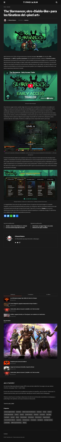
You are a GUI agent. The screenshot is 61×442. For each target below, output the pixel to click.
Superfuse (19, 419)
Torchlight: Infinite (48, 419)
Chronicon (39, 411)
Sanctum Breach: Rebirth (9, 419)
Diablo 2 (49, 411)
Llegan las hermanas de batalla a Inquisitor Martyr (22, 367)
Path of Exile (30, 417)
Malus (17, 417)
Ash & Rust (18, 411)
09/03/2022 (20, 20)
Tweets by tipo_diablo (9, 403)
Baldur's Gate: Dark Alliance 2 (29, 411)
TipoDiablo (30, 2)
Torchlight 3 (40, 419)
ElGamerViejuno (12, 20)
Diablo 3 (16, 414)
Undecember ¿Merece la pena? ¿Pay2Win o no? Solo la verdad (24, 309)
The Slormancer (26, 419)
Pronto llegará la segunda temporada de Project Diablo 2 (23, 303)
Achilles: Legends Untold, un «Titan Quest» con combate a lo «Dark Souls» (27, 314)
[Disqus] (30, 270)
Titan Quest (33, 419)
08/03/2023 (8, 357)
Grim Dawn (42, 414)
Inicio (5, 6)
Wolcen (24, 422)
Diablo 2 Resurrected (8, 414)
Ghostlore (36, 414)
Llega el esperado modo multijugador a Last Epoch (17, 355)
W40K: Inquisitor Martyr (16, 422)
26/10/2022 (13, 374)
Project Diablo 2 (46, 417)
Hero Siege (49, 414)
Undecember (7, 422)
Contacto (6, 433)
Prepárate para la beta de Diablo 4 (18, 361)
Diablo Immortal (28, 414)
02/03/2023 (13, 363)
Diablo (44, 411)
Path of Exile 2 (38, 417)
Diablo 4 (22, 414)
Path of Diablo (23, 417)
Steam (44, 208)
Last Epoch (6, 417)
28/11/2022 (13, 369)
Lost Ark (12, 417)
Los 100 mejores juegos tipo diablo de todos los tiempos (23, 298)
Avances (8, 6)
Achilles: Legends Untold (9, 411)
